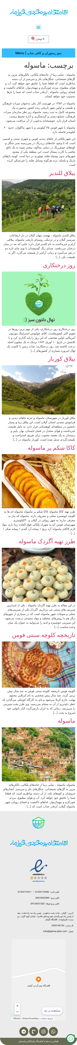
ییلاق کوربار (61, 358)
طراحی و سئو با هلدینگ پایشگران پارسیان (38, 1041)
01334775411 (25, 892)
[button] (39, 27)
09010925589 (42, 898)
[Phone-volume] (33, 1031)
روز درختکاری (59, 265)
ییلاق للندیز (62, 172)
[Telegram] (23, 1031)
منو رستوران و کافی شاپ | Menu (38, 53)
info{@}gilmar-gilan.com (55, 931)
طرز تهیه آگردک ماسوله (47, 541)
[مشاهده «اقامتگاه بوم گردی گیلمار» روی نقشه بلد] (38, 979)
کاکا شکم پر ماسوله (51, 447)
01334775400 (42, 892)
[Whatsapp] (53, 1031)
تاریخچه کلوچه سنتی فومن (43, 634)
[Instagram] (43, 1031)
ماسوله (66, 720)
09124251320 (37, 903)
